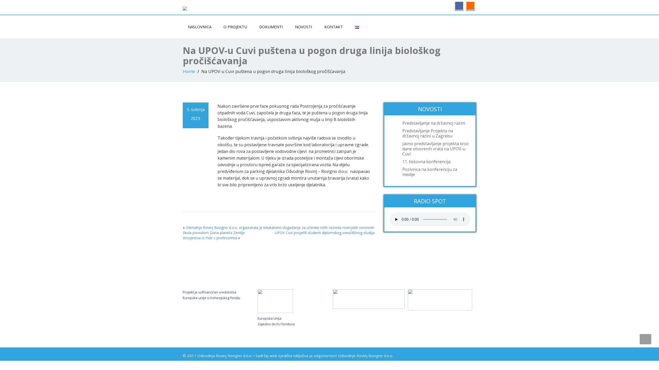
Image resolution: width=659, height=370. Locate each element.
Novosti (303, 26)
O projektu (235, 26)
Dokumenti (271, 26)
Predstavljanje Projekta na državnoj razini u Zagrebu (427, 133)
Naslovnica (199, 26)
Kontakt (333, 26)
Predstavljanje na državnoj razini (433, 123)
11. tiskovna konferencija (426, 161)
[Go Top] (645, 339)
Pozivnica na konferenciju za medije (429, 172)
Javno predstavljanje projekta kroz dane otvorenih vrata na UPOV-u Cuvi (435, 148)
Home (189, 71)
